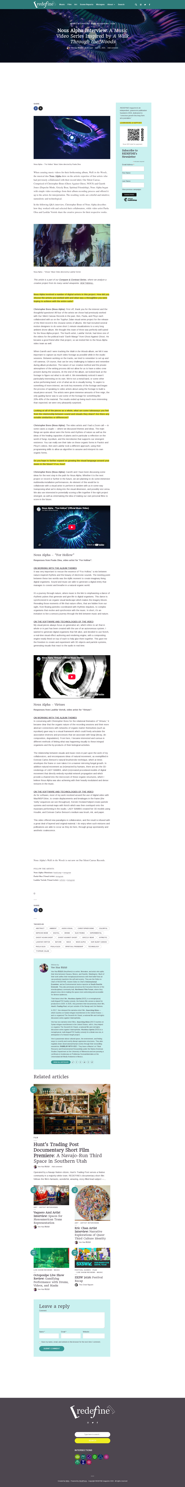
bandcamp (57, 872)
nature (58, 942)
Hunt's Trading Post (59, 1006)
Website (86, 1332)
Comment (43, 1310)
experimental (96, 933)
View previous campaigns (131, 189)
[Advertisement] (92, 83)
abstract (40, 928)
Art (75, 4)
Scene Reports (86, 4)
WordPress (83, 1481)
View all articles (60, 1062)
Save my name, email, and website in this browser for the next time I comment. (71, 1342)
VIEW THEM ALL (86, 283)
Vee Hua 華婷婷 (77, 48)
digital (56, 933)
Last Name (126, 181)
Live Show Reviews (43, 1270)
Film (70, 4)
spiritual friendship (74, 946)
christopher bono (86, 928)
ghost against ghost (67, 937)
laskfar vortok (43, 942)
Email (63, 1332)
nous (68, 942)
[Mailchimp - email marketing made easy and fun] (130, 201)
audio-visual (67, 928)
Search (121, 4)
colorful (103, 928)
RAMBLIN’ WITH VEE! (68, 1046)
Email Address (128, 164)
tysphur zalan (42, 951)
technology (93, 946)
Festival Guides (83, 1270)
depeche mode (42, 933)
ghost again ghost (44, 937)
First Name (126, 173)
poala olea (55, 946)
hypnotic (103, 937)
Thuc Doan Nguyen (86, 1285)
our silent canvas (99, 942)
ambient (53, 928)
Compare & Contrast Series (72, 280)
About (110, 4)
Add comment (112, 48)
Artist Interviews (79, 24)
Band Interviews (100, 24)
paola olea (41, 946)
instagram (67, 872)
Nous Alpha (55, 176)
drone (67, 933)
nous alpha (81, 942)
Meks (67, 1481)
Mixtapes (100, 4)
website (62, 880)
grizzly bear (88, 937)
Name (42, 1332)
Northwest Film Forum (84, 989)
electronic (80, 933)
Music (62, 4)
